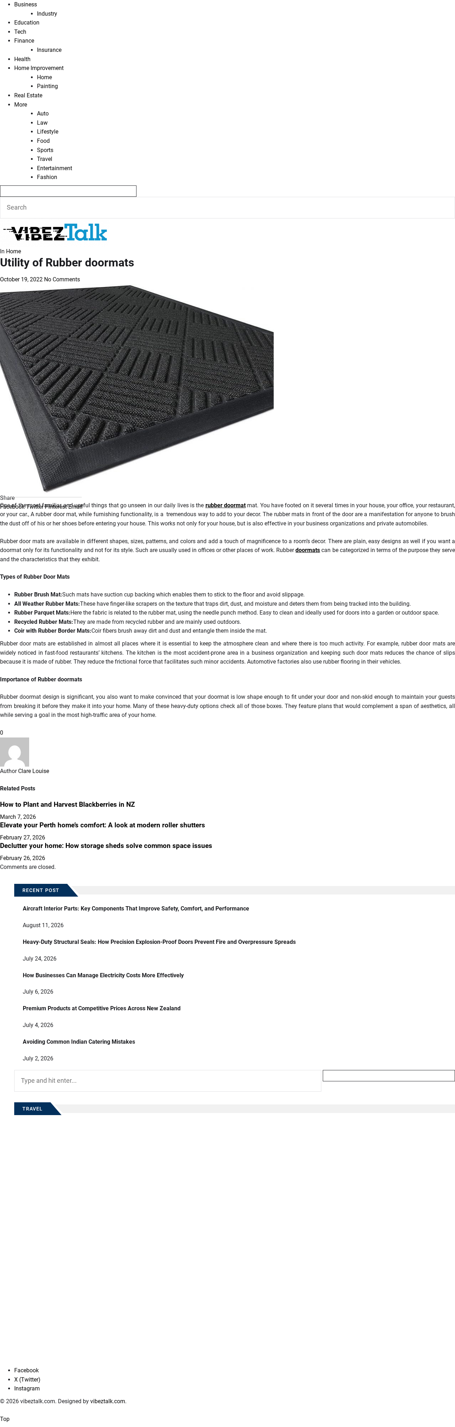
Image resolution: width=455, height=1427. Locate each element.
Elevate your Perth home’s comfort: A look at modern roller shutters (102, 825)
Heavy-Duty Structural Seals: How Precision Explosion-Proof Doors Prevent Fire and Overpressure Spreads (159, 942)
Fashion (47, 177)
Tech (20, 31)
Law (42, 122)
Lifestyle (47, 131)
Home (44, 77)
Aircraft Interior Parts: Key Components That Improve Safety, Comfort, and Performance (136, 908)
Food (43, 140)
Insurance (49, 50)
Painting (47, 86)
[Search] (68, 191)
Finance (24, 40)
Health (22, 59)
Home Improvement (39, 68)
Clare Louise (33, 771)
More (20, 104)
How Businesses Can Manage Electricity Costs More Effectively (103, 975)
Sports (45, 150)
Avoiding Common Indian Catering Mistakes (79, 1041)
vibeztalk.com (107, 1401)
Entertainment (54, 168)
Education (26, 22)
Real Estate (28, 95)
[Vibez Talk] (54, 223)
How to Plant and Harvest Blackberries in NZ (67, 805)
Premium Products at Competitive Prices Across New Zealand (102, 1008)
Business (25, 4)
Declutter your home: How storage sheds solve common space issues (106, 846)
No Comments (62, 279)
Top (5, 1419)
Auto (43, 113)
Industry (47, 13)
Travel (44, 159)
